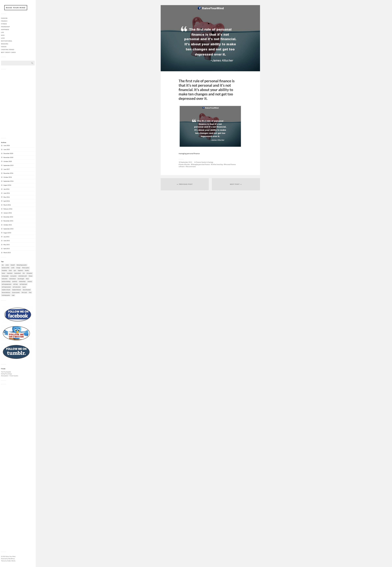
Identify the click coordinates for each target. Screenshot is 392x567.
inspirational (17, 273)
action (7, 265)
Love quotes (13, 276)
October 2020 (7, 161)
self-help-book (23, 284)
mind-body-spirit (22, 276)
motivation (4, 278)
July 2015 (6, 237)
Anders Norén (11, 561)
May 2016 (6, 197)
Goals (10, 270)
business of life (5, 267)
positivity (14, 281)
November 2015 (8, 221)
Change (18, 267)
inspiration (9, 273)
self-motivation (16, 287)
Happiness (5, 29)
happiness (20, 270)
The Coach (24, 292)
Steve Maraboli (26, 289)
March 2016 (7, 205)
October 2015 (7, 225)
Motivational (6, 41)
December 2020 (8, 153)
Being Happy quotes (22, 265)
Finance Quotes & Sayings (204, 162)
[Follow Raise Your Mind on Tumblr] (16, 360)
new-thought (21, 278)
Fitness (4, 24)
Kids (2, 35)
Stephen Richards (16, 289)
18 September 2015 (185, 162)
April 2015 (6, 248)
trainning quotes (6, 295)
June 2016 (6, 193)
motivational (12, 278)
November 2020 (8, 157)
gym (15, 270)
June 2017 (6, 169)
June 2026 (6, 145)
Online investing (217, 164)
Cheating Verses (7, 49)
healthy (27, 270)
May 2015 (6, 244)
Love (3, 38)
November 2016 (8, 173)
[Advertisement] (18, 103)
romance (30, 281)
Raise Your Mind (16, 8)
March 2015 (7, 252)
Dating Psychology (6, 374)
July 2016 (6, 189)
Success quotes (16, 292)
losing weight (5, 276)
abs (3, 265)
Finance (4, 21)
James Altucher (185, 164)
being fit (13, 265)
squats (24, 287)
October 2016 (7, 177)
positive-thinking (6, 281)
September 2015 (8, 229)
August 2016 (7, 185)
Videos (3, 47)
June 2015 (6, 240)
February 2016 (7, 209)
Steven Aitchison (6, 292)
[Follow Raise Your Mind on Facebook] (18, 322)
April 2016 (6, 201)
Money (30, 276)
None (27, 278)
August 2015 (7, 233)
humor (3, 273)
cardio (12, 267)
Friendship (5, 27)
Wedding (4, 44)
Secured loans (191, 166)
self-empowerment (6, 284)
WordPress (11, 558)
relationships (22, 281)
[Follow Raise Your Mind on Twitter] (16, 341)
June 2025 (6, 149)
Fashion (4, 18)
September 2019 (8, 165)
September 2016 (8, 181)
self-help (15, 284)
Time (30, 292)
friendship (4, 270)
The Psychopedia (6, 372)
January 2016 (7, 213)
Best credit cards (8, 52)
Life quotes (29, 273)
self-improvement (6, 287)
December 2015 (8, 217)
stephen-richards (6, 289)
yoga (13, 295)
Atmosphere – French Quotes (9, 376)
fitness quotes (25, 267)
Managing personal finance (201, 164)
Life (2, 32)
